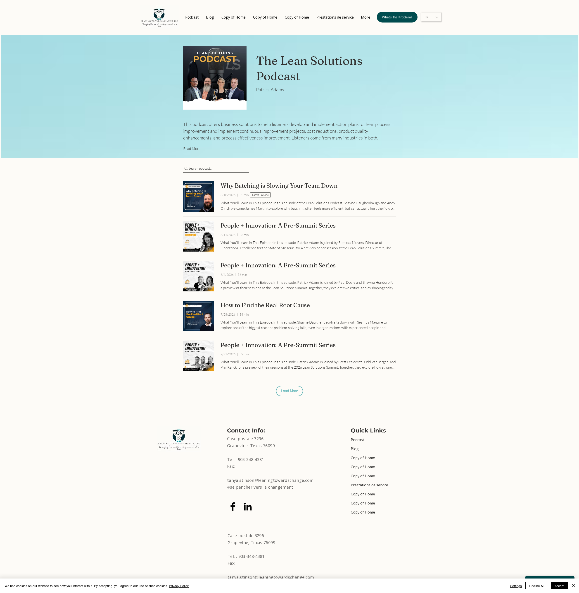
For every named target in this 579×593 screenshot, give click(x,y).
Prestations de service (369, 485)
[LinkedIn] (247, 506)
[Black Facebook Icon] (232, 506)
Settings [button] (516, 585)
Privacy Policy (179, 585)
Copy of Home (363, 457)
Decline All (536, 585)
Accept (559, 585)
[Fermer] (573, 585)
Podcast (357, 439)
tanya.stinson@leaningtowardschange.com (270, 480)
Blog (355, 448)
